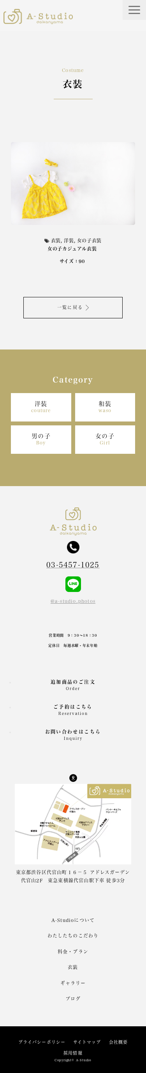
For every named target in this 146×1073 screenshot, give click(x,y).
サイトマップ (87, 1042)
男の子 (41, 439)
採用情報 (72, 1053)
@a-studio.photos (73, 601)
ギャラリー (73, 983)
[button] (134, 10)
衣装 (73, 967)
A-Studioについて (73, 920)
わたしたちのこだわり (73, 935)
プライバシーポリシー (41, 1042)
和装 (105, 407)
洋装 (41, 407)
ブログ (73, 998)
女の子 (105, 439)
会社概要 (118, 1042)
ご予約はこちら (73, 709)
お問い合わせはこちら (73, 734)
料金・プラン (73, 951)
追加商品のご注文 (73, 685)
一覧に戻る (70, 307)
